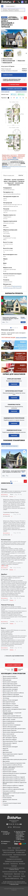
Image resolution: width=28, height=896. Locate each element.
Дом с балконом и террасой (9, 739)
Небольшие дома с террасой (10, 743)
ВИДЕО (14, 157)
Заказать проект (14, 84)
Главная (9, 847)
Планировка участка (14, 856)
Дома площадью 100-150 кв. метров (12, 685)
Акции (21, 878)
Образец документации (9, 60)
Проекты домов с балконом (9, 730)
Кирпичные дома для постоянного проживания (14, 773)
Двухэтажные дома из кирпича (10, 687)
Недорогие (5, 748)
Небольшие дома (7, 680)
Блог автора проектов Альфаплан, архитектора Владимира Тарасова (14, 868)
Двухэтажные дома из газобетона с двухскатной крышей (14, 783)
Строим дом (14, 865)
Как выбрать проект (20, 852)
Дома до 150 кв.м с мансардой (10, 700)
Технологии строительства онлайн (9, 871)
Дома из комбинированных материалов (12, 721)
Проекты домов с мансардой (10, 681)
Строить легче (5, 155)
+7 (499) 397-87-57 (20, 839)
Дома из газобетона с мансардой (11, 694)
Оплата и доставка (7, 58)
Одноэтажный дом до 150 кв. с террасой (13, 741)
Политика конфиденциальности (12, 878)
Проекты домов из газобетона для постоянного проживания (14, 793)
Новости (10, 876)
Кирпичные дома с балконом (10, 799)
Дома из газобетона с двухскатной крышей (13, 789)
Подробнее (8, 311)
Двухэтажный (6, 761)
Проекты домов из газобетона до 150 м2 (13, 696)
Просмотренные (14, 863)
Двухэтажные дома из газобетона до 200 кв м (14, 780)
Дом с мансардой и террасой (10, 737)
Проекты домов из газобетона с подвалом (13, 785)
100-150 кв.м (6, 698)
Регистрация (17, 827)
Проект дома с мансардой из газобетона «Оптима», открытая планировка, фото (10, 318)
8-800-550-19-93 (19, 832)
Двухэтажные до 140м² (8, 795)
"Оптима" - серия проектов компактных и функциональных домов (13, 767)
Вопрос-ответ (21, 60)
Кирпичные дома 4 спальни (9, 775)
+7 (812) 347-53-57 (20, 836)
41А (7, 565)
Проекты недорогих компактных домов (12, 717)
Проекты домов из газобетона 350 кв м (12, 764)
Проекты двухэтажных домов (10, 683)
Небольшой (5, 750)
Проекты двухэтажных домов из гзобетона (13, 692)
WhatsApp (21, 94)
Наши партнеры (22, 871)
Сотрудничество (16, 876)
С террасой (5, 805)
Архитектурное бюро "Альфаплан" (14, 821)
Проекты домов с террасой (9, 735)
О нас (22, 873)
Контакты (5, 876)
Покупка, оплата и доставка (8, 850)
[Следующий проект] (15, 669)
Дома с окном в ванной (8, 734)
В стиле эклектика (7, 797)
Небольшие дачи (7, 745)
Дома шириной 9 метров (9, 701)
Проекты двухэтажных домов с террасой (13, 754)
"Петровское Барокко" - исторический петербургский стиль (12, 713)
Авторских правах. (15, 884)
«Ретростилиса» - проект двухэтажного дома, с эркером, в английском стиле (11, 471)
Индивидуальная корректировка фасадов (14, 861)
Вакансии (23, 876)
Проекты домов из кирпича (9, 676)
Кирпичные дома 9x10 (8, 769)
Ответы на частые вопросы (9, 852)
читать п (18, 337)
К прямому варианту (9, 46)
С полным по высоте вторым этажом (12, 803)
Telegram (14, 94)
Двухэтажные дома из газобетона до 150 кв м (14, 778)
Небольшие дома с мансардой (10, 746)
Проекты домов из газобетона (10, 678)
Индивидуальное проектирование (14, 859)
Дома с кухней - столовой (9, 719)
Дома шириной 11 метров (9, 703)
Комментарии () (7, 62)
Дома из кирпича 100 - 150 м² (10, 691)
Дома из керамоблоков (8, 723)
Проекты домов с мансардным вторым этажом (14, 709)
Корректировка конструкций (19, 854)
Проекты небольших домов (9, 726)
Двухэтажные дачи (7, 752)
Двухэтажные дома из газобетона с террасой (14, 777)
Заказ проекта (6, 863)
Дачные (5, 801)
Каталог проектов (16, 847)
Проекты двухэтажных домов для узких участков (15, 759)
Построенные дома (8, 873)
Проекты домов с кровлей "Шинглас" (12, 715)
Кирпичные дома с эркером (9, 771)
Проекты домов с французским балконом (13, 732)
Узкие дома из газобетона (9, 791)
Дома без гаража (7, 711)
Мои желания (22, 863)
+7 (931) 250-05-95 (20, 834)
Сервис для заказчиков (14, 374)
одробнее (24, 337)
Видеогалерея (17, 873)
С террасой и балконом (8, 755)
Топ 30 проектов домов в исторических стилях (14, 763)
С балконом (6, 757)
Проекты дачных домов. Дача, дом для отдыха (14, 728)
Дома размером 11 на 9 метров (10, 707)
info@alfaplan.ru (6, 841)
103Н (2, 565)
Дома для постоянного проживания (11, 725)
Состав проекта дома (12, 159)
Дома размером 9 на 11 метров (10, 705)
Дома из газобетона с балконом (10, 787)
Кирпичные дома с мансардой (10, 689)
